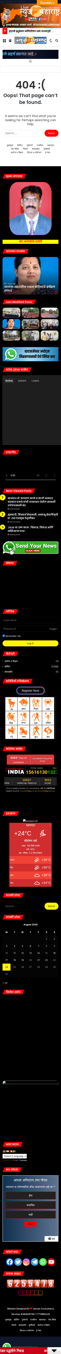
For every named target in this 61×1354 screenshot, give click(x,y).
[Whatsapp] (43, 1262)
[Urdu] (14, 1151)
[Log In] (10, 42)
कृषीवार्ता (47, 148)
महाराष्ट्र (50, 145)
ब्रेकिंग (20, 145)
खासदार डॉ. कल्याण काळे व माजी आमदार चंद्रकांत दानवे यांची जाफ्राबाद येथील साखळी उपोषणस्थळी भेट (32, 502)
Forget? (53, 629)
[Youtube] (51, 1262)
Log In (30, 643)
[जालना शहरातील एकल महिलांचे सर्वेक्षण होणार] (11, 324)
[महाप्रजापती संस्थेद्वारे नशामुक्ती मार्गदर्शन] (30, 313)
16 (54, 953)
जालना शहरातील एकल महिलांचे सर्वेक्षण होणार (29, 289)
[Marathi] (10, 1151)
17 (6, 960)
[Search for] (56, 42)
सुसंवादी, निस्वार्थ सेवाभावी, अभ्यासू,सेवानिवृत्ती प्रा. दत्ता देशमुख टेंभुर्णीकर (33, 516)
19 (22, 960)
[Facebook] (10, 1262)
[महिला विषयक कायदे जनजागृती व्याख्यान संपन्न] (30, 324)
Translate (23, 1160)
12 (22, 953)
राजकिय (40, 145)
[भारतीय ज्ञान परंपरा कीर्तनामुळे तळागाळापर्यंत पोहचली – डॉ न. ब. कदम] (49, 324)
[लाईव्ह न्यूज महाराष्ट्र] (30, 40)
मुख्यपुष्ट (10, 145)
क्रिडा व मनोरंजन (34, 152)
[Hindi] (7, 1151)
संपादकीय (35, 148)
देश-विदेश (15, 148)
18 (14, 960)
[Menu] (4, 42)
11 (15, 953)
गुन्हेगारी (30, 145)
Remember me (13, 636)
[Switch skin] (51, 42)
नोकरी (25, 148)
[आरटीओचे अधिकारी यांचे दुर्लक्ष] (49, 313)
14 (38, 953)
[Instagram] (26, 1262)
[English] (4, 1151)
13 (30, 953)
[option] (30, 276)
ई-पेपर (47, 152)
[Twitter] (18, 1262)
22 (46, 960)
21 (38, 960)
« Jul (5, 982)
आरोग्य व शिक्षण (17, 152)
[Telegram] (34, 1262)
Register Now (30, 690)
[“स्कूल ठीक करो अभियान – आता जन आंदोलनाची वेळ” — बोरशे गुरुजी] (11, 336)
